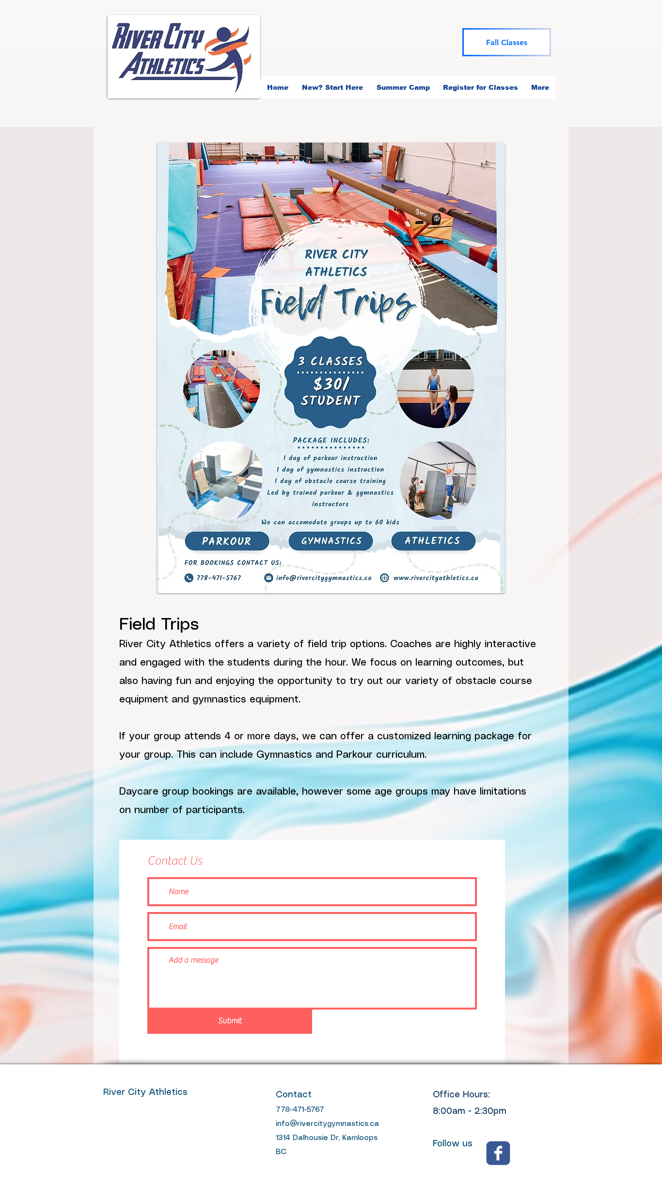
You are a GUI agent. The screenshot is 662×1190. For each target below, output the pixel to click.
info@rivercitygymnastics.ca (327, 1124)
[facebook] (498, 1153)
